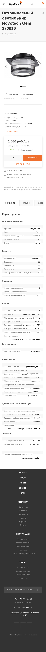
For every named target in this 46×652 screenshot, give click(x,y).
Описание (10, 203)
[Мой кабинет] (37, 4)
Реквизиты (23, 550)
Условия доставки (23, 543)
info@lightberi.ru (25, 607)
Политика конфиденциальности (23, 553)
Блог (23, 493)
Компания (23, 502)
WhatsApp (29, 625)
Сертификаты (23, 514)
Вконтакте (16, 625)
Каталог (23, 473)
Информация (23, 534)
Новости (23, 518)
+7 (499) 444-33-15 (23, 599)
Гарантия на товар (23, 546)
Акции (23, 478)
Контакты (23, 511)
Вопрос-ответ (23, 578)
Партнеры (23, 521)
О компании (23, 507)
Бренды (23, 488)
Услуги (23, 483)
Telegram (23, 625)
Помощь (23, 562)
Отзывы (26, 203)
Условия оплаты (23, 539)
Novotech (24, 99)
